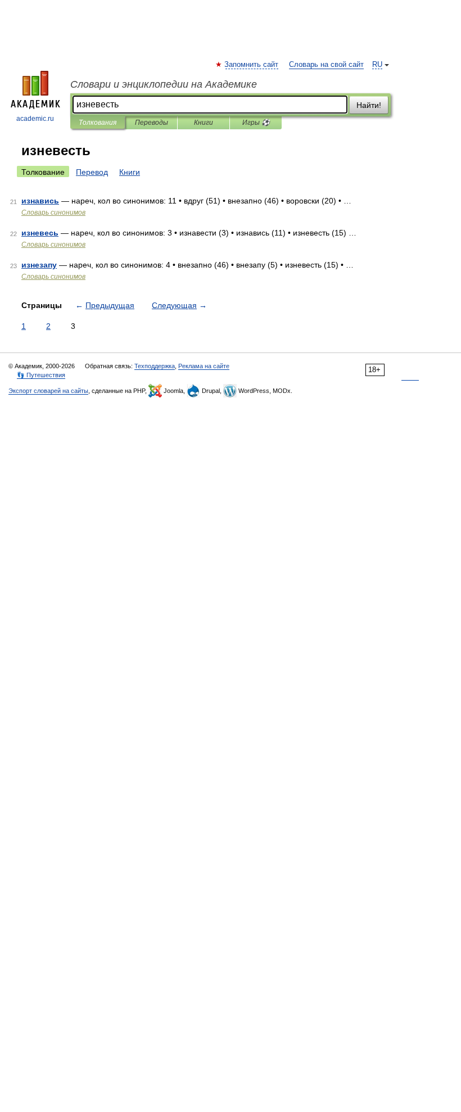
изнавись (40, 200)
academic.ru (35, 119)
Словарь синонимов (53, 212)
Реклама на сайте (203, 366)
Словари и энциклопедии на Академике (163, 84)
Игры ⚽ (256, 122)
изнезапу (39, 264)
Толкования (97, 122)
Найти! (368, 105)
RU (377, 65)
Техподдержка (154, 366)
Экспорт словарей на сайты (48, 390)
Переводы (151, 122)
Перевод (92, 172)
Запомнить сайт (251, 65)
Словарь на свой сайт (326, 65)
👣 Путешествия (41, 375)
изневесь (39, 232)
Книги (203, 122)
